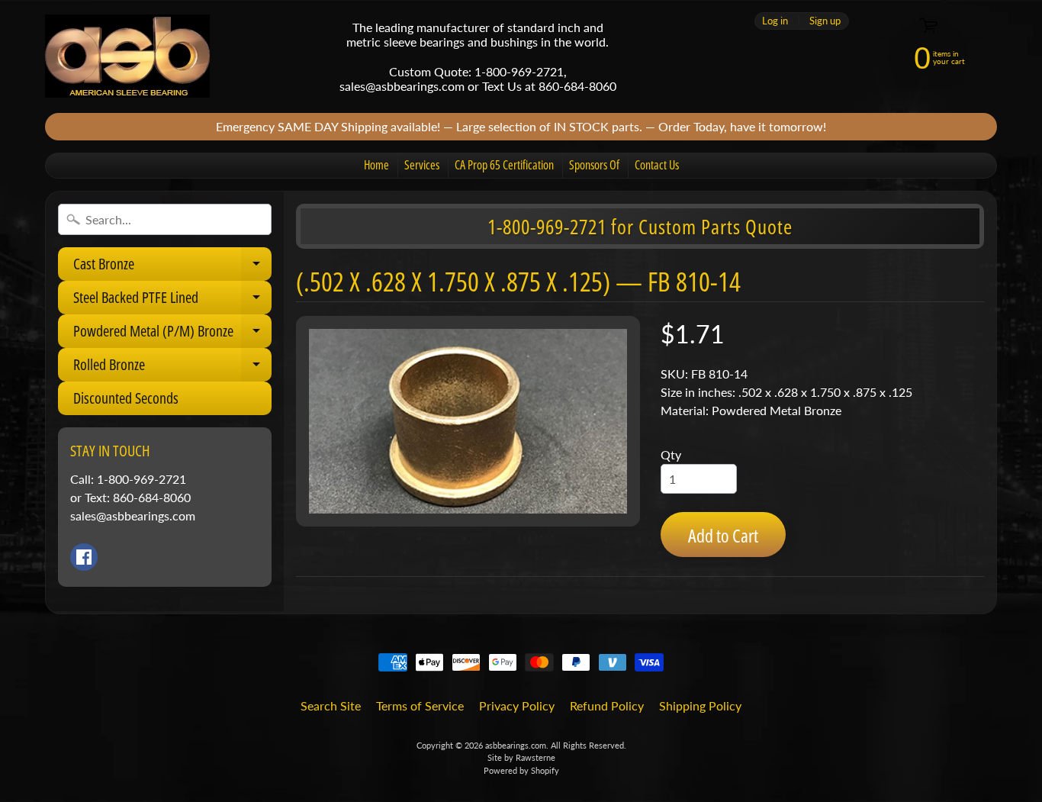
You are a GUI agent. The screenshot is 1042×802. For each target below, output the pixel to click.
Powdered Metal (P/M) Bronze (172, 334)
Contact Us (657, 164)
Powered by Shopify (521, 770)
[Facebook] (84, 557)
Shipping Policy (700, 705)
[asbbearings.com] (127, 56)
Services (421, 164)
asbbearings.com (515, 745)
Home (376, 164)
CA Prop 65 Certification (504, 164)
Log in (775, 21)
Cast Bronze (172, 267)
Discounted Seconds (125, 398)
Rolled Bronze (172, 368)
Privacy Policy (517, 705)
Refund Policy (607, 705)
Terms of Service (420, 705)
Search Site (331, 705)
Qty (671, 454)
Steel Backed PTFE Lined (172, 300)
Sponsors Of (594, 164)
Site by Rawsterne (521, 757)
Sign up (825, 21)
